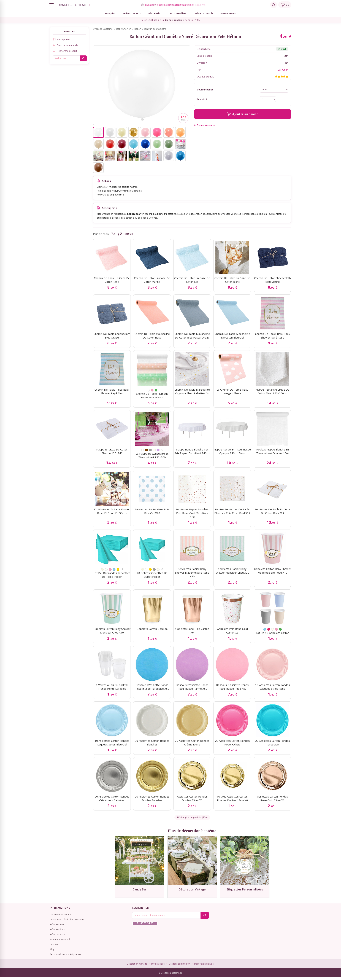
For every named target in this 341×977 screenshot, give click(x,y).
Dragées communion (179, 963)
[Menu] (51, 5)
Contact (54, 944)
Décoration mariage (137, 963)
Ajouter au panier (245, 114)
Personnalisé (177, 13)
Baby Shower (123, 28)
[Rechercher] (273, 4)
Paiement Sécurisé (60, 939)
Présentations (132, 13)
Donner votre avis (205, 125)
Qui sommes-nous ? (60, 914)
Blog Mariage (158, 963)
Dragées (110, 13)
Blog (52, 949)
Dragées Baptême (103, 28)
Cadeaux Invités (203, 13)
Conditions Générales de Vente (67, 919)
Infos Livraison (58, 934)
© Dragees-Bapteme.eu (170, 972)
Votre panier (64, 39)
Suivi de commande (67, 45)
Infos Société (57, 924)
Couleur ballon (205, 89)
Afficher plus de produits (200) (192, 817)
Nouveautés (228, 13)
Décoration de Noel (204, 963)
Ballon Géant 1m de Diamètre (150, 28)
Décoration (155, 13)
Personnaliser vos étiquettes (65, 954)
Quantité (202, 99)
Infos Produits (57, 929)
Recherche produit (67, 50)
